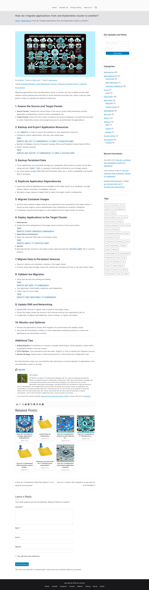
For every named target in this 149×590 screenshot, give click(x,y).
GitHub (102, 586)
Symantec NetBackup (113, 86)
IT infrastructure (109, 241)
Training (87, 586)
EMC (107, 125)
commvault (119, 221)
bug (106, 221)
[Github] (31, 404)
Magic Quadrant (115, 245)
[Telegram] (34, 404)
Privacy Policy (75, 7)
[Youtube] (26, 404)
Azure (107, 93)
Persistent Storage (72, 84)
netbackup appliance (110, 253)
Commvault (109, 79)
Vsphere (126, 273)
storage (107, 265)
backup (113, 213)
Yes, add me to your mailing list (28, 556)
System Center (109, 136)
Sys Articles (81, 583)
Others (106, 118)
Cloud (106, 90)
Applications (53, 80)
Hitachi (108, 128)
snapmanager (116, 261)
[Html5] (37, 404)
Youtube (72, 586)
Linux (127, 241)
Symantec (115, 269)
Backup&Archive (110, 76)
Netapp (108, 132)
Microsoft (107, 114)
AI (123, 205)
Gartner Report (109, 237)
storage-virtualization (118, 265)
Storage (107, 122)
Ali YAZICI (20, 80)
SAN (124, 257)
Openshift (109, 103)
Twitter (47, 586)
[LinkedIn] (87, 396)
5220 (106, 205)
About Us (87, 7)
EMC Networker (111, 83)
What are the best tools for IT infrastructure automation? (116, 184)
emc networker (114, 229)
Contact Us (63, 7)
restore (118, 257)
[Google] (40, 404)
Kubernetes (61, 84)
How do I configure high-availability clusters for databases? (117, 163)
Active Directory (115, 205)
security (107, 261)
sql (123, 261)
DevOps (53, 84)
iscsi (117, 237)
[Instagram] (23, 404)
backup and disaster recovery (112, 217)
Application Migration (28, 84)
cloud (111, 221)
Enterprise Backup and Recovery (113, 233)
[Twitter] (20, 404)
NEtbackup (115, 249)
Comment (19, 507)
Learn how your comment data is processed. (63, 569)
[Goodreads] (43, 404)
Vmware (108, 143)
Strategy (107, 269)
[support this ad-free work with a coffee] (55, 396)
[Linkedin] (17, 404)
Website (18, 547)
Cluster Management (43, 84)
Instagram (63, 586)
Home (54, 7)
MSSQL (124, 245)
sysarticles (83, 84)
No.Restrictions (109, 257)
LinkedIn (54, 586)
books (125, 217)
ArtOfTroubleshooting (118, 209)
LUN (106, 245)
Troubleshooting (109, 273)
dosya (127, 225)
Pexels (95, 586)
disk (122, 225)
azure (106, 213)
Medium (80, 586)
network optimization (124, 253)
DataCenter (108, 97)
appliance (107, 209)
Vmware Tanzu (111, 107)
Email (17, 537)
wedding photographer (113, 181)
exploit (126, 233)
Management (109, 111)
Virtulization (108, 140)
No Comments (20, 87)
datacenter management (111, 225)
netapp (107, 249)
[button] (92, 7)
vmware (119, 273)
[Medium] (28, 404)
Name (17, 528)
